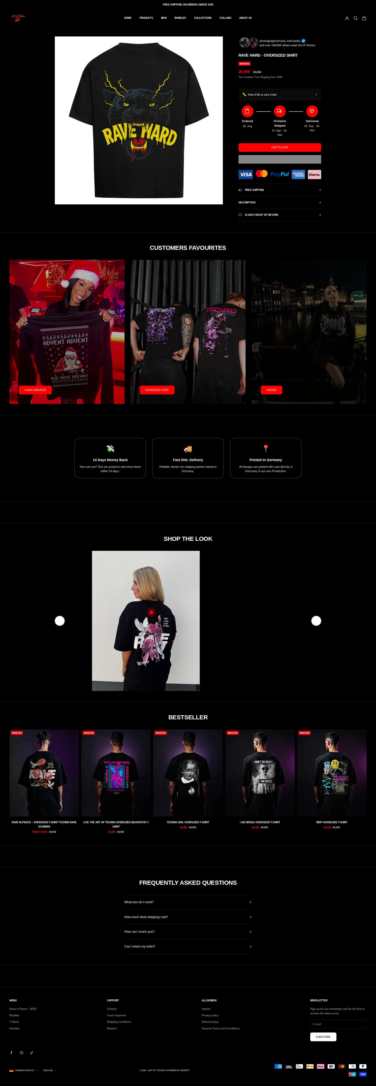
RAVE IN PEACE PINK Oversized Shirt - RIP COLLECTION (242, 646)
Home (128, 17)
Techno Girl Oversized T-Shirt (188, 822)
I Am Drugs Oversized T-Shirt (260, 822)
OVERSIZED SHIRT (157, 390)
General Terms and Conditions (221, 1028)
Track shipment (116, 1015)
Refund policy (210, 1021)
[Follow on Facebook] (11, 1053)
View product (242, 665)
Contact (112, 1008)
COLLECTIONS (203, 17)
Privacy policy (210, 1015)
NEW (164, 17)
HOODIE (272, 390)
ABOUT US (245, 17)
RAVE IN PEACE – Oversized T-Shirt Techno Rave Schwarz (44, 824)
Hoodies (14, 1028)
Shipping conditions (119, 1021)
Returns (112, 1028)
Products (146, 17)
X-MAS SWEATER (35, 390)
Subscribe (323, 1036)
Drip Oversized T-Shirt (331, 822)
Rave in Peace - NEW (22, 1008)
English (48, 1070)
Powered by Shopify (178, 1070)
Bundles (14, 1015)
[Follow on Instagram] (22, 1053)
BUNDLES (180, 17)
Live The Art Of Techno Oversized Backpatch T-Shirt (116, 824)
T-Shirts (14, 1021)
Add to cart (279, 147)
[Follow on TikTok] (32, 1053)
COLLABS (225, 17)
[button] (280, 159)
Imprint (206, 1008)
